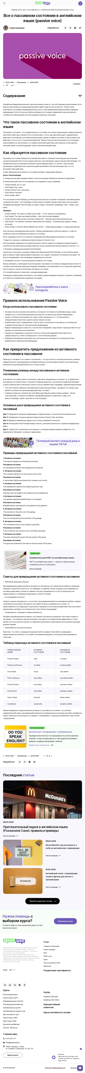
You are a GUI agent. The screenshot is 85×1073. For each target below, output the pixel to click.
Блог (20, 10)
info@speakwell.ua (12, 1043)
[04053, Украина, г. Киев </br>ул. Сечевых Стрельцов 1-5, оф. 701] (4, 1046)
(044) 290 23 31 (11, 1038)
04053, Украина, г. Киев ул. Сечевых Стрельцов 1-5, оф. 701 (19, 1048)
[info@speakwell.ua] (4, 1042)
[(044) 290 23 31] (4, 1038)
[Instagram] (5, 985)
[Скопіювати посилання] (80, 28)
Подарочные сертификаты (57, 970)
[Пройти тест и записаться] (52, 745)
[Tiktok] (10, 985)
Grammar (76, 84)
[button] (4, 3)
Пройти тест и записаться (39, 745)
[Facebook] (65, 28)
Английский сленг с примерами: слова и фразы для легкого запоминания (62, 876)
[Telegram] (70, 28)
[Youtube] (20, 985)
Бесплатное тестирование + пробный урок (50, 732)
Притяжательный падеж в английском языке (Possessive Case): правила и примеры (35, 828)
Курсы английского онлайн (57, 1012)
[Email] (75, 28)
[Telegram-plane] (15, 985)
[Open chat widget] (80, 1068)
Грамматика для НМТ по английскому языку (51, 558)
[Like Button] (11, 85)
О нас (46, 942)
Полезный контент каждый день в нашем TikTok (58, 442)
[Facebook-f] (24, 985)
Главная (14, 10)
